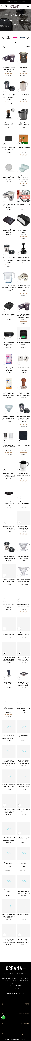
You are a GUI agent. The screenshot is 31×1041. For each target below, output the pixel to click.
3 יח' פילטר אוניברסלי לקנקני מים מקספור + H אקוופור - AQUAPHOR (8, 393)
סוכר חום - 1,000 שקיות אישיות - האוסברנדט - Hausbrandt (23, 528)
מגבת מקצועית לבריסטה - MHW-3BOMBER (8, 148)
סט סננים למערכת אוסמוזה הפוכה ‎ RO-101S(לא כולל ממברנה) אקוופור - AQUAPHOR (8, 917)
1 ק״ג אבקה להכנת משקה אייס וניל (23, 862)
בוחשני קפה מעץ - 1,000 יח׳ (23, 147)
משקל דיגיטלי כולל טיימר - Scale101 (23, 343)
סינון (27, 47)
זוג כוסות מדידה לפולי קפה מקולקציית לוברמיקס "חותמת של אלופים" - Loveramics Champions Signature (23, 179)
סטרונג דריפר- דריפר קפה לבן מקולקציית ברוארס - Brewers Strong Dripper (8, 659)
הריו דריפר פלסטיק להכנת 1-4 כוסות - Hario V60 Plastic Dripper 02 (23, 581)
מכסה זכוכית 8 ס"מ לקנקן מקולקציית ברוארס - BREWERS (8, 786)
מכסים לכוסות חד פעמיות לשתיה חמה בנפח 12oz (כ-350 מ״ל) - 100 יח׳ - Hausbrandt (8, 260)
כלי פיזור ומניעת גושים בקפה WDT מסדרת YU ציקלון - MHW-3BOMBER (23, 259)
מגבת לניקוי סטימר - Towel (23, 445)
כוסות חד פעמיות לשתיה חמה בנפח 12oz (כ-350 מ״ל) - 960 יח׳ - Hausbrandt (24, 504)
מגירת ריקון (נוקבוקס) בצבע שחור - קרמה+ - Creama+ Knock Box (8, 230)
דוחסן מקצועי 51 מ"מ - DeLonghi (8, 683)
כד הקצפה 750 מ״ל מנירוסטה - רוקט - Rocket (23, 736)
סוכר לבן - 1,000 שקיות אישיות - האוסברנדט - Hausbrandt (23, 369)
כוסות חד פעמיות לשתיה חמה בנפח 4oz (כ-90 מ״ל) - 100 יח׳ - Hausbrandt (23, 287)
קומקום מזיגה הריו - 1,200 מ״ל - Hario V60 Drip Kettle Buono (8, 811)
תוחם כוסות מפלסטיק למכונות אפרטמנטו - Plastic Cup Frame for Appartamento (23, 762)
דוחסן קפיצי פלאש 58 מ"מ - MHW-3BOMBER (8, 123)
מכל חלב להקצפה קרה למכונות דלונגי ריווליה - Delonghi (9, 606)
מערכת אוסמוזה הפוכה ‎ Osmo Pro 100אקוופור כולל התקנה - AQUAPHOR (23, 891)
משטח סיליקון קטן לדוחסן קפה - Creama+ (8, 315)
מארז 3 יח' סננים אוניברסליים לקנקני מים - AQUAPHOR (8, 369)
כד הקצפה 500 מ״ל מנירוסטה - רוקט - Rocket (23, 474)
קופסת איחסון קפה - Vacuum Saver (23, 66)
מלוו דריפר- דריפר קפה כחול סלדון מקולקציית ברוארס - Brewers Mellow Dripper (8, 419)
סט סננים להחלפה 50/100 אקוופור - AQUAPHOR (23, 785)
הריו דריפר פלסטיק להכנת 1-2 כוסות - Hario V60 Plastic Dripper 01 (23, 556)
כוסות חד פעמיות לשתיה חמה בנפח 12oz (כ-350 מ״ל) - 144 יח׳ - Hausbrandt (9, 207)
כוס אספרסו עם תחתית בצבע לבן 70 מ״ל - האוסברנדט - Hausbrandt (8, 528)
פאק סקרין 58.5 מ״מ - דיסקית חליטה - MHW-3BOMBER (8, 177)
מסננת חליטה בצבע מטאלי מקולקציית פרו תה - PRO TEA (23, 708)
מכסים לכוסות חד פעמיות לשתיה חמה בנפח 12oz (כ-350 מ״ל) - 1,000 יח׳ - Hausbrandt (8, 557)
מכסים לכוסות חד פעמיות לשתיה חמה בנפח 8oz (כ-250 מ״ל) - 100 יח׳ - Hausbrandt (8, 97)
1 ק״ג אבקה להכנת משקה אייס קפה (23, 810)
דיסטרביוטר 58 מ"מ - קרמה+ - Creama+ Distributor (9, 344)
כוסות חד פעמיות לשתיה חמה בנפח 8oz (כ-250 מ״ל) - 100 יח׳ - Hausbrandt (8, 67)
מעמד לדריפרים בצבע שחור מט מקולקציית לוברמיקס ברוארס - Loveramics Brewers (8, 504)
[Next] (3, 38)
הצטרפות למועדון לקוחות (15, 993)
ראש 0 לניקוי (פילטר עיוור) (23, 914)
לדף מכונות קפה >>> (15, 957)
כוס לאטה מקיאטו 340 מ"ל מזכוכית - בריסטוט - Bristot (23, 605)
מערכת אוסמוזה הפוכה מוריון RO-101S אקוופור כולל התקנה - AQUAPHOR (8, 761)
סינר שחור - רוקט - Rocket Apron (8, 890)
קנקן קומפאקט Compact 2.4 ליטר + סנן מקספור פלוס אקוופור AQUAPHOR (9, 287)
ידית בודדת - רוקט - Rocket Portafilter (9, 707)
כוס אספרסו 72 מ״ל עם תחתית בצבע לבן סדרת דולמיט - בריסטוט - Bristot (8, 737)
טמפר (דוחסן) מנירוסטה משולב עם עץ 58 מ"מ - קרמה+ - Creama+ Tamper (23, 393)
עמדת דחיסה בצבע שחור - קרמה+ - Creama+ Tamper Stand (23, 230)
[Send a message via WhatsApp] (3, 1017)
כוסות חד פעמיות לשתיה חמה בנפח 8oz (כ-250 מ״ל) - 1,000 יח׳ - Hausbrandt (23, 315)
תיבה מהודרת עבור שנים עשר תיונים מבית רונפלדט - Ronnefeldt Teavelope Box (8, 840)
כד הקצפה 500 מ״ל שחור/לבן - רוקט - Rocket (8, 446)
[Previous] (27, 38)
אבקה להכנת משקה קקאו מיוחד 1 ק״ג (9, 862)
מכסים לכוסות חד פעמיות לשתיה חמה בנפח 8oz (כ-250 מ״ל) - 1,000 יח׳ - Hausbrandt (23, 419)
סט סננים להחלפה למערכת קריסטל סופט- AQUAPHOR (23, 838)
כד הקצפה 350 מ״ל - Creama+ (24, 95)
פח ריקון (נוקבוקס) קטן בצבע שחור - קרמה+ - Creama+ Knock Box (23, 124)
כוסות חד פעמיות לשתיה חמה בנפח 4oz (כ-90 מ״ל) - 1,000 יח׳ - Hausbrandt (23, 634)
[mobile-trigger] (28, 6)
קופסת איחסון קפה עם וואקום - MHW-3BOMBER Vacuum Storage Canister (8, 475)
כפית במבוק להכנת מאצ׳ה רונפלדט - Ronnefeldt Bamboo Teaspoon (23, 659)
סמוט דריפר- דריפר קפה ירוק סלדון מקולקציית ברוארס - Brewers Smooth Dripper (8, 582)
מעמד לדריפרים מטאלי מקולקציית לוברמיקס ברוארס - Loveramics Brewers (23, 684)
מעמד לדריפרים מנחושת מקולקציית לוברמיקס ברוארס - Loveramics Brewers (9, 635)
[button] (15, 1039)
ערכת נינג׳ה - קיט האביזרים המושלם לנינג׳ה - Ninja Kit (23, 205)
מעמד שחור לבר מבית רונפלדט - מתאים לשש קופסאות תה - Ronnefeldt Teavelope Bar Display (23, 942)
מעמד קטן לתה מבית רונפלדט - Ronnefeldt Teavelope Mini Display (9, 941)
